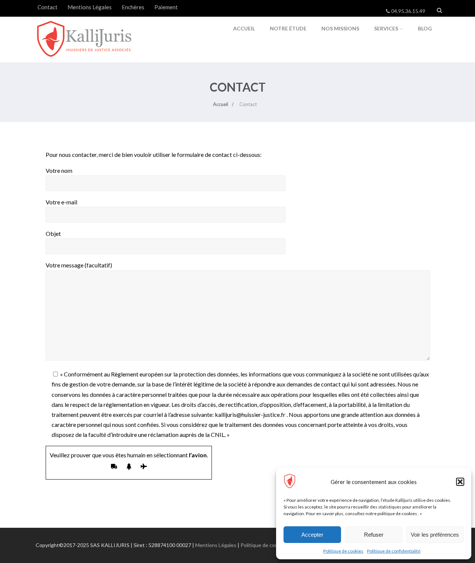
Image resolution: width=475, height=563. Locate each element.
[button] (460, 481)
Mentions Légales (90, 7)
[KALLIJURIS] (85, 58)
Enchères (133, 7)
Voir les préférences (435, 534)
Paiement (166, 7)
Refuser (373, 534)
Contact (47, 7)
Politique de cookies (343, 551)
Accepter (312, 534)
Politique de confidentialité (393, 551)
